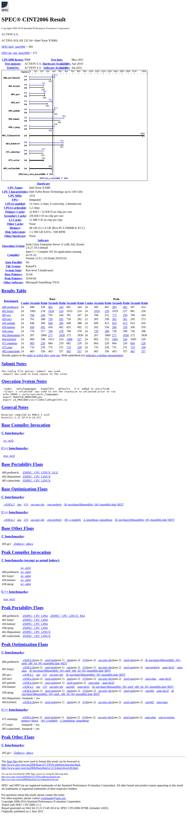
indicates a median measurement (104, 355)
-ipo (19, 504)
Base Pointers (13, 274)
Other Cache (15, 223)
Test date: (57, 59)
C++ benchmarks (14, 448)
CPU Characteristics (15, 191)
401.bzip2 (8, 311)
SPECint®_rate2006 (13, 46)
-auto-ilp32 (168, 667)
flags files (12, 761)
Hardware (43, 183)
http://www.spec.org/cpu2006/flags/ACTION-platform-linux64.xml (30, 776)
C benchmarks (12, 433)
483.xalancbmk (11, 351)
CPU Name (15, 187)
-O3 (26, 504)
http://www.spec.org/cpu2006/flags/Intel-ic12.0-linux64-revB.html (39, 768)
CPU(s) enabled (15, 203)
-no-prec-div (37, 504)
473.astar (7, 347)
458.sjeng (7, 331)
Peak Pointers (13, 278)
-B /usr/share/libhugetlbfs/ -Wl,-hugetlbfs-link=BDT (94, 504)
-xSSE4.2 (9, 504)
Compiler (13, 255)
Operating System (13, 246)
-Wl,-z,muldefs (72, 519)
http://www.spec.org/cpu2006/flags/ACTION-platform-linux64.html (40, 764)
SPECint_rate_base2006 (15, 52)
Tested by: (13, 67)
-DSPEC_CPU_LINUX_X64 (67, 615)
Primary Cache (14, 211)
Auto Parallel (13, 262)
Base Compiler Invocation (25, 425)
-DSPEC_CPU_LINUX (36, 476)
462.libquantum (11, 335)
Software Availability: (56, 67)
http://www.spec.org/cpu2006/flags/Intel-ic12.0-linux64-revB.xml (29, 779)
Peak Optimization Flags (24, 644)
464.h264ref (9, 339)
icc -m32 (8, 440)
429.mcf (7, 319)
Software (43, 240)
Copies (25, 303)
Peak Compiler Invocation (26, 552)
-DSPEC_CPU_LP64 (35, 615)
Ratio (44, 303)
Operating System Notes (24, 381)
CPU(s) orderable (15, 207)
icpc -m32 (9, 455)
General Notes (14, 407)
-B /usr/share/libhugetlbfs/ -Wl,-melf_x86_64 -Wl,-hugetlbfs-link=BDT (70, 670)
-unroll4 (149, 690)
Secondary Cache (15, 215)
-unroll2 (70, 686)
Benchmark (11, 301)
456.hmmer (8, 327)
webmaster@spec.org (53, 798)
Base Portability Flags (22, 464)
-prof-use (128, 660)
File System (13, 266)
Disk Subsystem (15, 231)
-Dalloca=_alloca (23, 543)
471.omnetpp (9, 343)
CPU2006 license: (13, 59)
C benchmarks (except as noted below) (30, 560)
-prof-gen (50, 660)
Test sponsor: (13, 63)
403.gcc (6, 315)
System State (13, 270)
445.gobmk (8, 323)
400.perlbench (10, 307)
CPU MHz (14, 195)
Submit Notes (13, 363)
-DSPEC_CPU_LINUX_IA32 (40, 472)
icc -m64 (26, 572)
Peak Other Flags (17, 737)
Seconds (35, 303)
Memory (14, 227)
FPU (15, 199)
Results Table (13, 290)
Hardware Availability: (57, 63)
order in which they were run (43, 355)
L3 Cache (15, 219)
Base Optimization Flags (24, 489)
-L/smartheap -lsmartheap (97, 519)
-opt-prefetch (54, 504)
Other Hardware (14, 236)
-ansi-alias (150, 678)
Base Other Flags (17, 528)
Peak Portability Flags (22, 607)
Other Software (13, 282)
